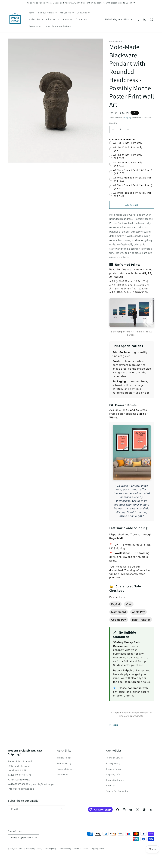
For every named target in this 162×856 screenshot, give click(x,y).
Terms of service (80, 848)
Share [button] (115, 724)
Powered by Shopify (34, 849)
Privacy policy (65, 848)
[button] (47, 12)
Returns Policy (113, 768)
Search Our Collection (117, 791)
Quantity (113, 123)
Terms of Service (65, 768)
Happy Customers (115, 780)
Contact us (62, 774)
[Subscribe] (61, 809)
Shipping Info (113, 774)
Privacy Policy (64, 757)
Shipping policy (97, 848)
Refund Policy (64, 763)
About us (110, 785)
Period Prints (19, 849)
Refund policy (50, 848)
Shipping (127, 117)
